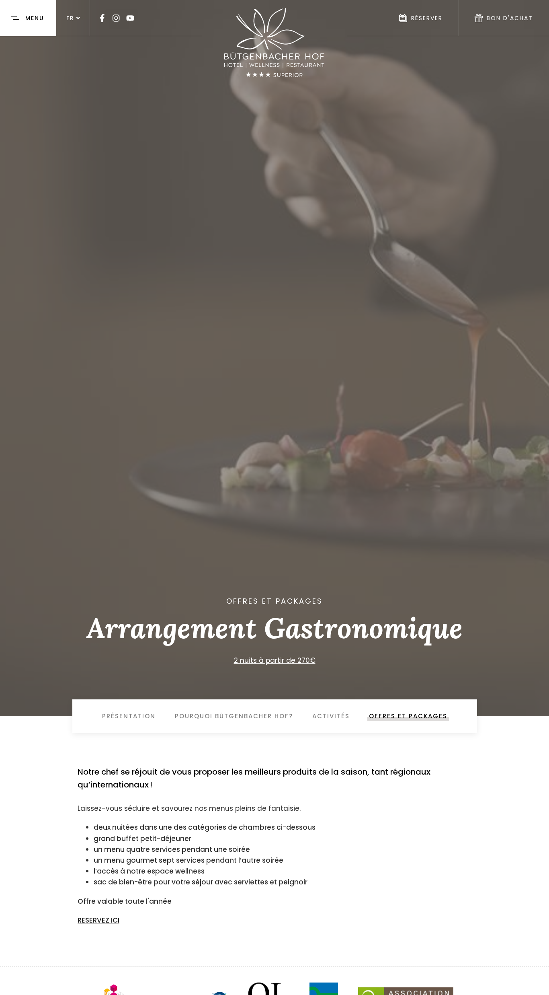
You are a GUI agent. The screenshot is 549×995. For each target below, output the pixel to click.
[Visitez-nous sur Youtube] (130, 18)
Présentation (129, 716)
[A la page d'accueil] (274, 42)
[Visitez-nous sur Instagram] (116, 18)
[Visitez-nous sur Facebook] (102, 18)
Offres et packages (408, 716)
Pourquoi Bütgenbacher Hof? (234, 716)
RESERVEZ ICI (98, 920)
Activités (331, 716)
